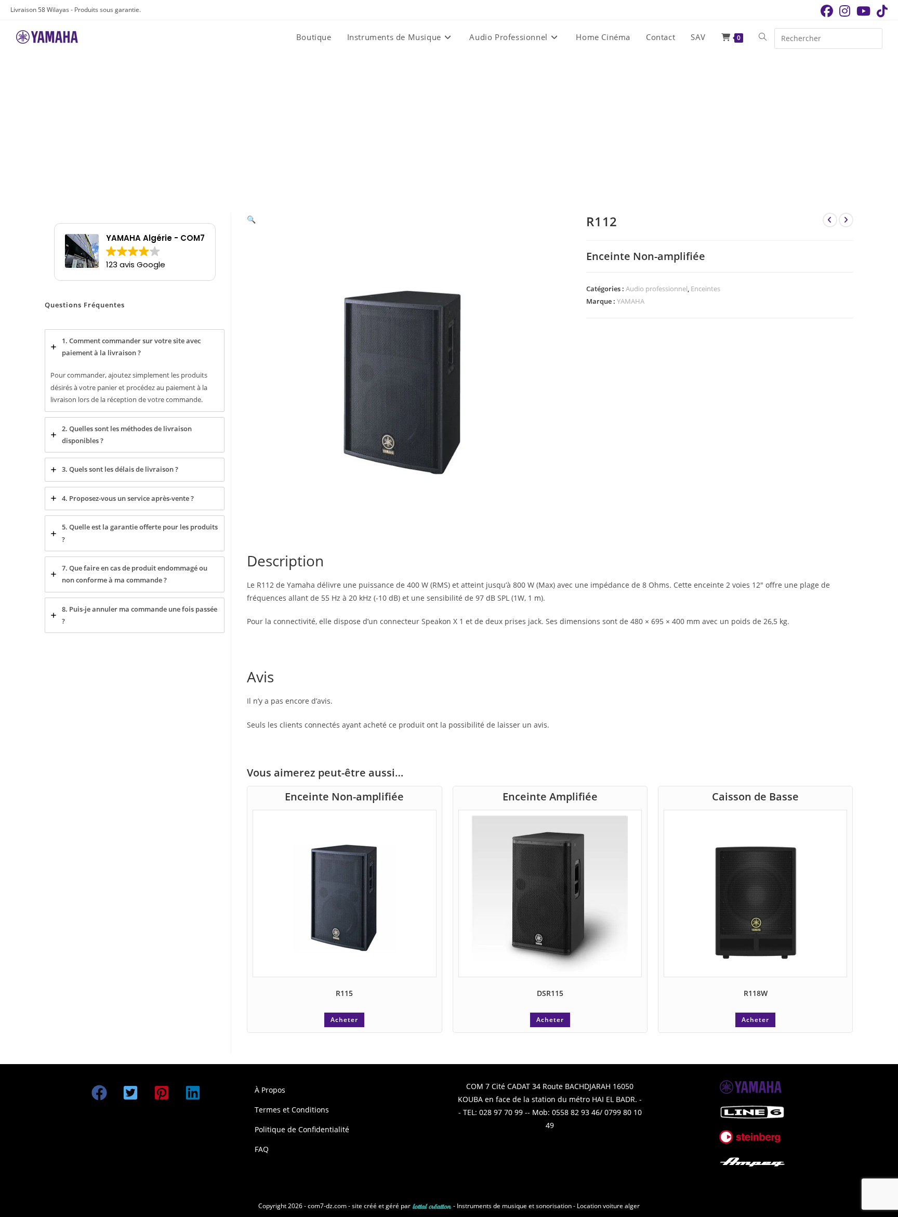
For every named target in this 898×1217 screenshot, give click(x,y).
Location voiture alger (608, 1205)
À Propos (270, 1090)
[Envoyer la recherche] (872, 37)
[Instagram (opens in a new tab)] (844, 11)
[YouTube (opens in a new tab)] (863, 11)
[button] (251, 219)
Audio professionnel (657, 288)
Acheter (344, 1019)
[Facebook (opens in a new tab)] (826, 11)
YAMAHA (630, 301)
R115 (344, 993)
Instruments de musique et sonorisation (515, 1205)
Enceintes (705, 288)
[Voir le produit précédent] (830, 220)
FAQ (262, 1149)
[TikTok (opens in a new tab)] (881, 11)
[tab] (134, 370)
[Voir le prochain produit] (846, 220)
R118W (756, 993)
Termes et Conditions (292, 1110)
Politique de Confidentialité (302, 1129)
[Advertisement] (449, 132)
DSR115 (550, 993)
